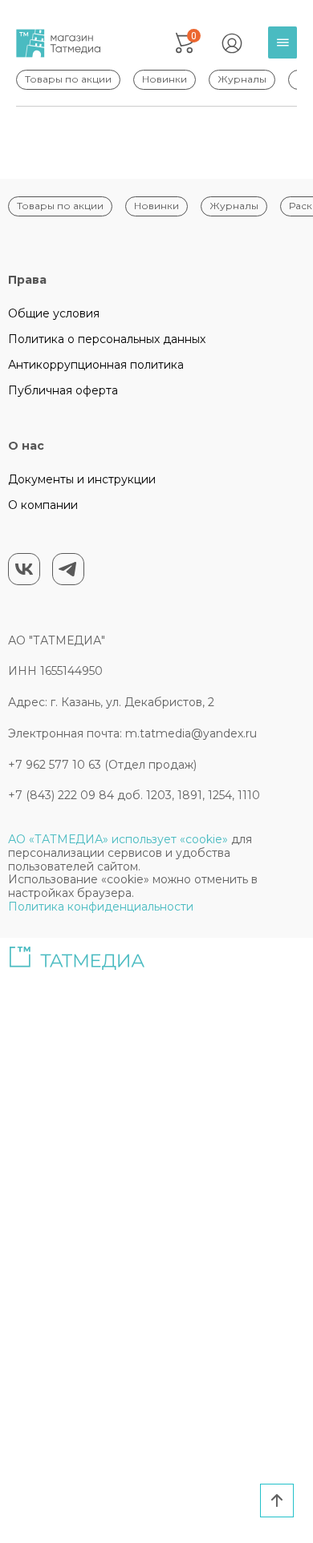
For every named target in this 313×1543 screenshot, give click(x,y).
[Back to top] (277, 1500)
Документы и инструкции (82, 479)
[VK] (24, 569)
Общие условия (54, 313)
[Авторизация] (232, 43)
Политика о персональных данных (106, 339)
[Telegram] (68, 569)
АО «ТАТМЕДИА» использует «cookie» (118, 839)
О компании (43, 505)
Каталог (286, 55)
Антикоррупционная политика (96, 364)
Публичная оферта (63, 390)
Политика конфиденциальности (100, 906)
